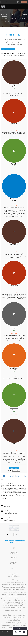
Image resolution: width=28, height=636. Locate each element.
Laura (14, 443)
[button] (16, 632)
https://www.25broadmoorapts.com (14, 576)
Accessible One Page (14, 563)
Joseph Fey (14, 85)
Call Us (3, 1)
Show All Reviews (14, 468)
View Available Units (14, 553)
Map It (8, 1)
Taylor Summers (14, 198)
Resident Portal (14, 558)
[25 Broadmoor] (14, 527)
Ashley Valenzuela (14, 244)
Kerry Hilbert (14, 163)
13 (25, 476)
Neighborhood (14, 552)
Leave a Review (8, 49)
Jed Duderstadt (14, 123)
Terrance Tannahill (14, 408)
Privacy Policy (14, 561)
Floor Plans (14, 551)
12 (23, 476)
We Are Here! (20, 628)
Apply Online (14, 554)
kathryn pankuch (14, 285)
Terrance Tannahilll (14, 368)
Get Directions (14, 557)
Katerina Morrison (14, 327)
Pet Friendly (14, 556)
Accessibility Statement (14, 562)
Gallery (14, 548)
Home (2, 21)
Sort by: (10, 470)
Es (19, 1)
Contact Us (14, 559)
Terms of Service (14, 565)
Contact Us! (14, 575)
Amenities (14, 549)
